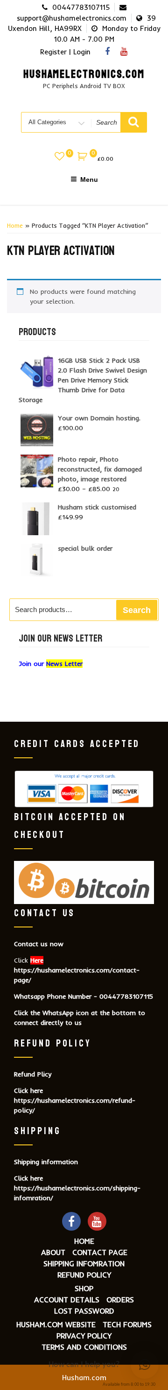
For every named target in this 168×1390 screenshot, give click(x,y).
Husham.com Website (56, 1324)
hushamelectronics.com (84, 74)
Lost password (84, 1310)
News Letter (64, 663)
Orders (120, 1299)
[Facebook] (107, 51)
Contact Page (99, 1252)
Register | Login (65, 51)
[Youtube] (123, 51)
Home (15, 225)
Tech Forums (127, 1324)
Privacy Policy (84, 1335)
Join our (32, 663)
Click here (28, 1090)
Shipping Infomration (84, 1263)
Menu (89, 179)
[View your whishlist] (60, 157)
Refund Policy (84, 1274)
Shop (84, 1288)
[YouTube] (97, 1221)
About (53, 1252)
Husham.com (84, 1377)
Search (137, 610)
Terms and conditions (84, 1347)
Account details (66, 1299)
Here (36, 960)
